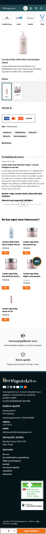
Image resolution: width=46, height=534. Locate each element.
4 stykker (17, 95)
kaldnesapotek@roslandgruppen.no (17, 432)
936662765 (26, 418)
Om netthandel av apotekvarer (16, 457)
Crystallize (14, 524)
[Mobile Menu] (41, 8)
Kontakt (6, 464)
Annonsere (7, 474)
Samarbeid (7, 471)
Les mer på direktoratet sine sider (16, 401)
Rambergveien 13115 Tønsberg (9, 412)
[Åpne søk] (25, 8)
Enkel (6, 97)
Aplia (37, 521)
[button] (23, 42)
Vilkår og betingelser (12, 461)
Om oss (6, 454)
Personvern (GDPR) (11, 467)
